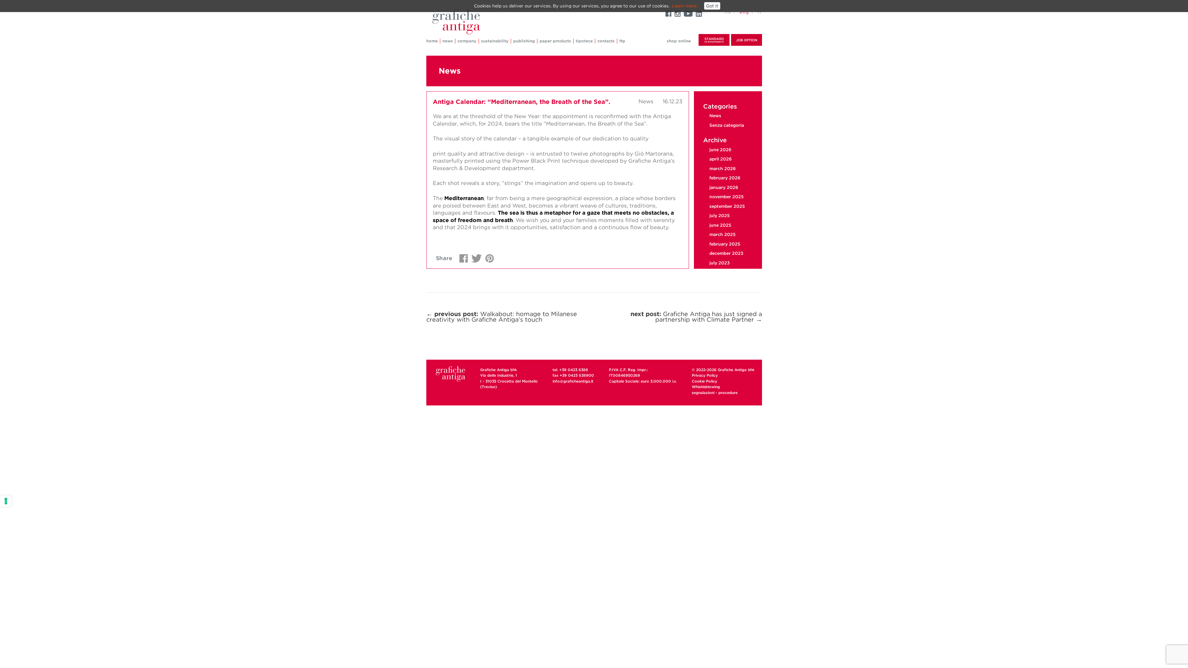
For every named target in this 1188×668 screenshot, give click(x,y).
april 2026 (720, 158)
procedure (728, 392)
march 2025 (722, 234)
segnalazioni (703, 392)
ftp (622, 41)
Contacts (606, 41)
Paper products (555, 41)
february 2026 (724, 177)
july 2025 (719, 215)
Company (467, 41)
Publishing (524, 41)
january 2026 (723, 187)
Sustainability (495, 41)
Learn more (684, 5)
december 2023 (726, 253)
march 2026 (722, 168)
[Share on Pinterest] (488, 256)
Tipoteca (584, 41)
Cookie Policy (704, 381)
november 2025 (726, 196)
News (447, 41)
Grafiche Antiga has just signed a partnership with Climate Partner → (696, 316)
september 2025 (727, 206)
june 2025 (720, 225)
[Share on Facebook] (462, 256)
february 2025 (724, 244)
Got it (712, 5)
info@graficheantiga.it (573, 381)
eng (744, 12)
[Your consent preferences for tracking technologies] (6, 501)
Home (432, 41)
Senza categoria (726, 125)
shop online (679, 41)
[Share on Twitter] (475, 256)
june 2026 (720, 149)
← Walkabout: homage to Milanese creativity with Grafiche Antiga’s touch (501, 316)
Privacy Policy (705, 375)
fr (760, 12)
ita (728, 12)
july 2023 (719, 262)
